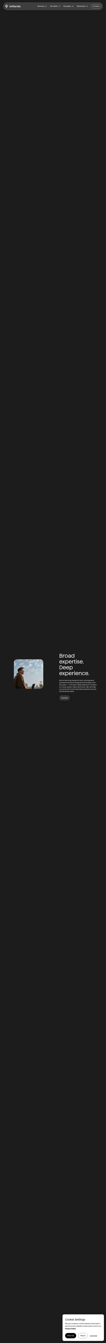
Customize (93, 1336)
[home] (12, 6)
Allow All (70, 1336)
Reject (82, 1336)
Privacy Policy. (70, 1328)
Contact (96, 6)
